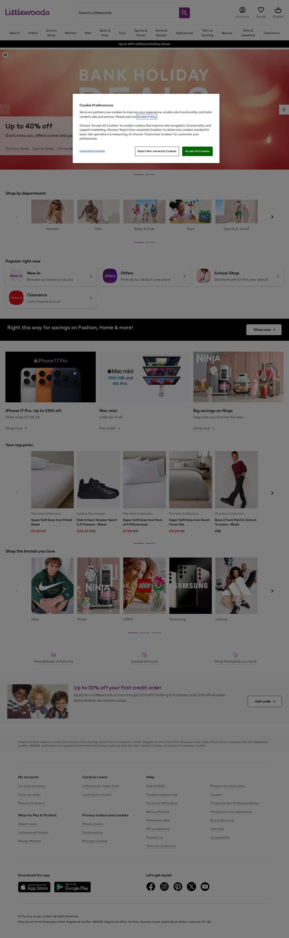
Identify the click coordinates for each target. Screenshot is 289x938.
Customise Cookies (92, 151)
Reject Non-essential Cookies (157, 151)
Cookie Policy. (147, 117)
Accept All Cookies (197, 151)
